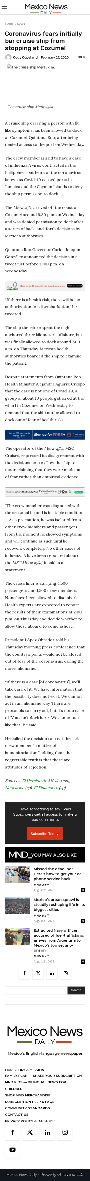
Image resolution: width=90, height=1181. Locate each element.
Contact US (16, 1115)
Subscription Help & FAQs (29, 1102)
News (21, 24)
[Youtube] (12, 1150)
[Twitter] (38, 973)
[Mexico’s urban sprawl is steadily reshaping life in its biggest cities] (17, 905)
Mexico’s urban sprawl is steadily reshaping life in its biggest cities (59, 904)
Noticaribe (14, 787)
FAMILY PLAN (16, 1076)
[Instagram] (65, 973)
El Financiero (46, 787)
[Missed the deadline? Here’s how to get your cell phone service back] (17, 875)
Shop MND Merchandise (27, 1095)
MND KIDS (14, 1082)
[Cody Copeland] (9, 57)
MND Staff (41, 885)
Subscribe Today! (45, 833)
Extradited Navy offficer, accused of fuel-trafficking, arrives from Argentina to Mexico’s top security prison (59, 940)
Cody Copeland (25, 57)
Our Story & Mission (24, 1070)
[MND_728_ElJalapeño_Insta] (45, 286)
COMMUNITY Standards (27, 1108)
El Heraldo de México (42, 780)
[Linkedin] (52, 973)
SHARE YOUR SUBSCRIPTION (57, 1076)
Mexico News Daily (21, 1175)
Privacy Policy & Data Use (30, 1121)
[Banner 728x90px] (45, 492)
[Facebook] (24, 973)
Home (9, 24)
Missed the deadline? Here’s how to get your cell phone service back (59, 874)
